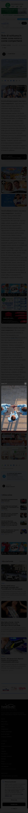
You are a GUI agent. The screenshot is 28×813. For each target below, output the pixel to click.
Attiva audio (5, 429)
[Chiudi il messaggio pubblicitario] (25, 383)
